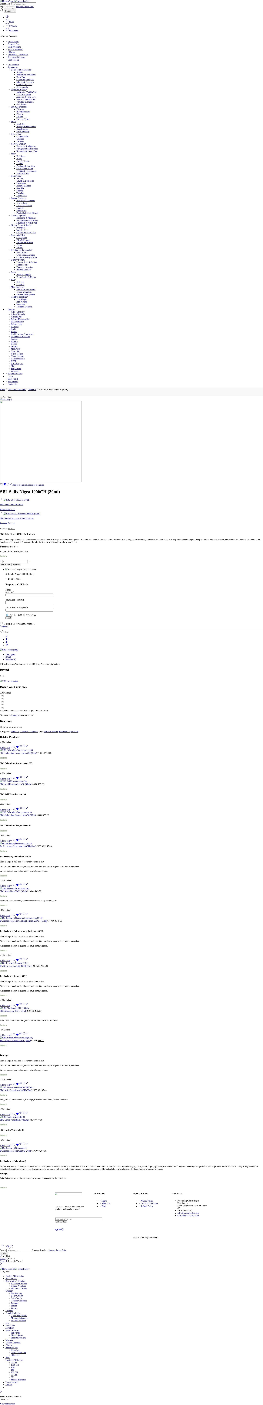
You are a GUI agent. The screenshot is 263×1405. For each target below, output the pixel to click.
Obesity (19, 114)
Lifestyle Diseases (19, 107)
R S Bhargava (17, 363)
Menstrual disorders (19, 1318)
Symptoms (12, 67)
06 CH (14, 1362)
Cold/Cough (16, 1298)
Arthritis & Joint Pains (26, 75)
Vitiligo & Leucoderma (26, 171)
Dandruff (20, 284)
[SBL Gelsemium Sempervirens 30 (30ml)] (131, 812)
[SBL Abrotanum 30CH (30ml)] (131, 1008)
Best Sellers (13, 381)
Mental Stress (17, 1335)
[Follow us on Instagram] (62, 1230)
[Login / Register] (7, 17)
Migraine (9, 1340)
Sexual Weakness (24, 292)
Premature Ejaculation (25, 289)
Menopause (21, 210)
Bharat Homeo (17, 321)
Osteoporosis (22, 87)
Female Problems (15, 49)
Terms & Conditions (149, 1203)
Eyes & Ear (16, 134)
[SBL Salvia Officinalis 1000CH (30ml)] (2, 513)
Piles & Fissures (23, 240)
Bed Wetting (21, 302)
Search (8, 11)
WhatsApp (30, 615)
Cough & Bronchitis (25, 181)
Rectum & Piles (18, 235)
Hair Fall (20, 282)
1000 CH (32, 389)
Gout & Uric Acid (24, 84)
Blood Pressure (23, 112)
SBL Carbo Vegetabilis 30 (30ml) (14, 1120)
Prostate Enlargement (25, 294)
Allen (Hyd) (16, 317)
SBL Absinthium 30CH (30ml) (13, 891)
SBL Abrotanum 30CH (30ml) (13, 1011)
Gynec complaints (19, 1315)
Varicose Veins (22, 119)
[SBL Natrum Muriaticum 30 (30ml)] (131, 1038)
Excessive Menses (24, 205)
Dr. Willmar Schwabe (20, 336)
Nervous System (18, 144)
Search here (5, 4)
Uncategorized (11, 1382)
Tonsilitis (20, 193)
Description (10, 654)
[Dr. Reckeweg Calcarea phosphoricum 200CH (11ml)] (131, 918)
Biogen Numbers (18, 1286)
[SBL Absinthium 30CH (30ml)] (131, 888)
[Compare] (25, 747)
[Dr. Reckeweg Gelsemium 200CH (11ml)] (131, 843)
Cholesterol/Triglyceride (26, 257)
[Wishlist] (3, 485)
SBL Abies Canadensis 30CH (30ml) (16, 1090)
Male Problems (14, 47)
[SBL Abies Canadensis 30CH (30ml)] (131, 1087)
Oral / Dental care (18, 1352)
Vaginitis (20, 208)
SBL (13, 366)
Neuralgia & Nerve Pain (26, 151)
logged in (15, 715)
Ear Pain (20, 141)
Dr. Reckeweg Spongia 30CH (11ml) (16, 966)
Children (11, 52)
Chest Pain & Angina (25, 255)
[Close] (1, 1256)
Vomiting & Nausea (25, 102)
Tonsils (14, 1305)
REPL (13, 361)
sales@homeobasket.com (188, 1213)
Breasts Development (25, 200)
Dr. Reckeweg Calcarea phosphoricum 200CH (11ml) (23, 921)
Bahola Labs (16, 324)
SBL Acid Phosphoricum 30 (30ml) (15, 784)
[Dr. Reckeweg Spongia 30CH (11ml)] (131, 963)
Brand (8, 657)
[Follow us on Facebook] (58, 1230)
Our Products (13, 64)
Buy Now (16, 565)
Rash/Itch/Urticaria (24, 168)
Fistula (19, 245)
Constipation (21, 237)
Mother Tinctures (12, 1343)
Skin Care (15, 1355)
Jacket (26, 6)
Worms (19, 247)
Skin (13, 153)
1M (12, 1370)
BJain (13, 329)
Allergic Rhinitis (23, 186)
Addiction (20, 124)
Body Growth (17, 1296)
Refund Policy (147, 1206)
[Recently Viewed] (11, 1247)
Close (2, 1258)
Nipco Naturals (17, 356)
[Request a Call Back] (8, 1247)
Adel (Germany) (18, 312)
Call (11, 615)
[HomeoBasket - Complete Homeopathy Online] (14, 1)
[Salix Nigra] (6, 399)
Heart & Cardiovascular (21, 250)
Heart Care (10, 1325)
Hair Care (15, 1350)
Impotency (15, 1333)
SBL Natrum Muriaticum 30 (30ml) (15, 1040)
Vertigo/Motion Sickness (27, 149)
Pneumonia (21, 183)
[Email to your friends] (6, 645)
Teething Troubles (24, 307)
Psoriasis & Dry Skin (25, 166)
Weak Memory (22, 131)
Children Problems (19, 297)
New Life (15, 351)
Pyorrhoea (20, 228)
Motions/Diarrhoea (24, 242)
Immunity (20, 304)
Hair (13, 279)
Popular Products (15, 373)
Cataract (20, 139)
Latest (10, 376)
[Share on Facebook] (6, 639)
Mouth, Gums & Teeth (21, 225)
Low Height (21, 299)
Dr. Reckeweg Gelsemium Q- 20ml (15, 1151)
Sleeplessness (22, 129)
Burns (19, 158)
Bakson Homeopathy (20, 319)
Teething (14, 1303)
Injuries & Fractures (25, 82)
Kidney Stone (22, 265)
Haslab (14, 344)
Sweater (20, 6)
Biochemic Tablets (19, 1283)
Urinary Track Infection (26, 262)
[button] (6, 747)
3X (12, 1377)
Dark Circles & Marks (26, 277)
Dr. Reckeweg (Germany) (22, 334)
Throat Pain (21, 195)
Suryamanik (16, 368)
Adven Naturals (18, 314)
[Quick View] (20, 747)
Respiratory (16, 176)
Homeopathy (13, 41)
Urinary (8, 1384)
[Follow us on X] (56, 1230)
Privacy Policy (147, 1201)
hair (7, 1323)
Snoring (19, 191)
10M (13, 1367)
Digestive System (18, 89)
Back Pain (20, 77)
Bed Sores (20, 156)
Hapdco (14, 341)
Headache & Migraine (26, 146)
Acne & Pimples (23, 274)
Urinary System (18, 260)
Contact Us (12, 384)
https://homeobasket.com (188, 1215)
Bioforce (14, 326)
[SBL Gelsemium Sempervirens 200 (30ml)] (131, 750)
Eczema (19, 163)
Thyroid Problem (18, 1320)
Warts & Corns (22, 173)
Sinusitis (20, 188)
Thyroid (19, 116)
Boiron (14, 331)
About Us (106, 1203)
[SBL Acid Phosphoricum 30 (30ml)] (131, 781)
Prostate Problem (23, 270)
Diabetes (20, 109)
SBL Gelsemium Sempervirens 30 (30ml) (18, 815)
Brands (11, 309)
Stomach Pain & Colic (26, 99)
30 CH (14, 1375)
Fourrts (14, 339)
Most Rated (13, 379)
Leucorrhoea (21, 203)
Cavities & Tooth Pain (26, 232)
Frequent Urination (24, 267)
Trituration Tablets (19, 1288)
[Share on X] (6, 637)
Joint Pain (9, 1328)
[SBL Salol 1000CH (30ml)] (2, 500)
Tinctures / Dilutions (16, 57)
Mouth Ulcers (22, 230)
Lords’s (14, 346)
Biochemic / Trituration (18, 54)
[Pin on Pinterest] (6, 642)
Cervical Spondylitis (25, 79)
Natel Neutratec (18, 359)
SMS (19, 615)
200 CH (14, 1372)
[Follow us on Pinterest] (60, 1230)
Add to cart (5, 565)
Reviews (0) (10, 659)
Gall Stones (21, 104)
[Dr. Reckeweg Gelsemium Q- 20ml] (131, 1148)
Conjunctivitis (22, 136)
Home (2, 389)
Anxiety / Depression (14, 1276)
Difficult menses (51, 731)
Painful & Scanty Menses (27, 213)
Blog (104, 1206)
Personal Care (14, 44)
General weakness (19, 1301)
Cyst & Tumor (22, 161)
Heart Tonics (22, 252)
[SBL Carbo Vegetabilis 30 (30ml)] (131, 1117)
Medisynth (15, 349)
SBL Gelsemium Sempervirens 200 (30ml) (18, 753)
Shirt (31, 6)
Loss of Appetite (23, 94)
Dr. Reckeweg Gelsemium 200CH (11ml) (18, 846)
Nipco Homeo (17, 354)
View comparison (7, 1404)
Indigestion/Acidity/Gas (26, 92)
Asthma (19, 178)
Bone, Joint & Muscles (21, 70)
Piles (7, 1357)
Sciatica (19, 72)
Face (13, 272)
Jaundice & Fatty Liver (26, 97)
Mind (13, 121)
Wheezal (14, 371)
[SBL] (9, 650)
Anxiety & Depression (26, 126)
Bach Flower (13, 60)
